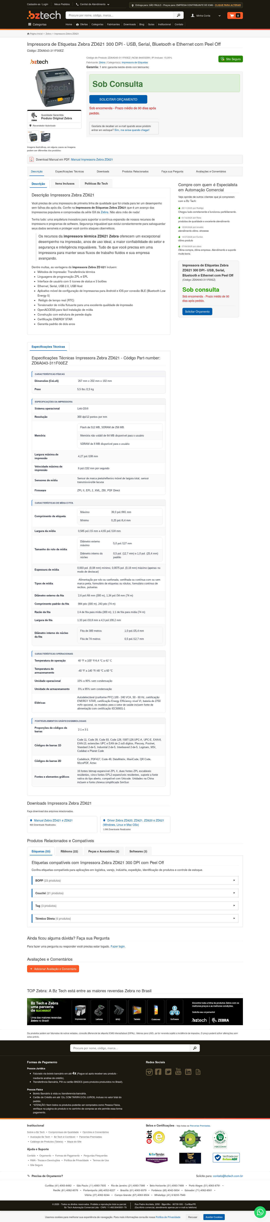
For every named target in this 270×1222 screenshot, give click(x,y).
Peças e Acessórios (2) (103, 851)
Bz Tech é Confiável (64, 1136)
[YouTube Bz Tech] (179, 1073)
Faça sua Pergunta (172, 171)
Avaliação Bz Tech (40, 1136)
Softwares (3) (138, 851)
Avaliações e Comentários (211, 171)
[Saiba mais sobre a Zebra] (135, 1011)
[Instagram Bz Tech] (150, 1073)
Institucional (164, 24)
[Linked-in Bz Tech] (189, 1073)
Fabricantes (113, 24)
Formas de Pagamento (67, 1155)
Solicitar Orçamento (197, 311)
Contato (179, 24)
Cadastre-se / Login (37, 4)
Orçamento (45, 1155)
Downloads (130, 24)
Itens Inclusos (65, 183)
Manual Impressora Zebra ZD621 (92, 159)
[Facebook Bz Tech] (159, 1073)
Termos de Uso (101, 1160)
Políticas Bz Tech (96, 183)
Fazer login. (118, 946)
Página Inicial (36, 33)
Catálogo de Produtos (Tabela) (46, 1141)
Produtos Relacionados (135, 171)
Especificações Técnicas (69, 171)
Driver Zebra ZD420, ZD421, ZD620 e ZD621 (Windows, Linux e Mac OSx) (133, 822)
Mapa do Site (74, 1141)
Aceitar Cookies (214, 1217)
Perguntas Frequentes (96, 1155)
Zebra (48, 33)
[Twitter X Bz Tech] (169, 1073)
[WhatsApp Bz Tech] (260, 1213)
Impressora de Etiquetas (135, 62)
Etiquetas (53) (41, 851)
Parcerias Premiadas (90, 1136)
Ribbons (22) (69, 851)
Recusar (192, 1217)
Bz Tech (44, 15)
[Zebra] (34, 117)
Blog (141, 24)
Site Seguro (36, 1165)
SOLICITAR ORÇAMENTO (118, 99)
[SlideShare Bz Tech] (198, 1073)
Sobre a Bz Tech (36, 1132)
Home (69, 24)
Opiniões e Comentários (96, 1132)
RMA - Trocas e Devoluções (45, 1160)
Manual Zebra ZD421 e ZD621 (53, 820)
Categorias (97, 24)
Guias (151, 24)
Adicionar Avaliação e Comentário (54, 969)
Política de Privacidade (76, 1160)
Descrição (36, 171)
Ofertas (83, 24)
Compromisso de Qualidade (63, 1132)
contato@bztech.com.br (228, 1176)
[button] (135, 880)
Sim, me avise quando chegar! (131, 130)
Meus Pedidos (62, 4)
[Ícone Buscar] (179, 15)
